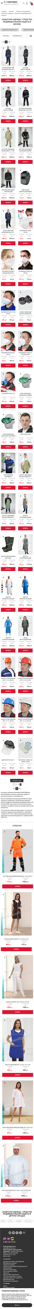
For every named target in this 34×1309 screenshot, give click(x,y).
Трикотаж (6, 1273)
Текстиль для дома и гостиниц (12, 1276)
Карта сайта (6, 1256)
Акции (5, 1286)
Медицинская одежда (10, 1263)
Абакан (3, 1221)
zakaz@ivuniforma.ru (9, 1248)
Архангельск (28, 1221)
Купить (8, 80)
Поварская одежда (9, 1264)
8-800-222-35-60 (9, 1242)
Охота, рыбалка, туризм (10, 1271)
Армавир (18, 1221)
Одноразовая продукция (10, 1281)
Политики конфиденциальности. (18, 1299)
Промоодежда (7, 1268)
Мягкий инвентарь (8, 1279)
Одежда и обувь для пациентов (12, 1278)
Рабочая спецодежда (9, 1269)
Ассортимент (7, 1259)
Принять (17, 1305)
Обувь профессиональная (11, 1274)
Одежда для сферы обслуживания (13, 1261)
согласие (11, 1297)
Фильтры (6, 36)
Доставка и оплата (9, 1287)
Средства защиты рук (9, 30)
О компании (6, 1283)
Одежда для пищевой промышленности (15, 1266)
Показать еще (17, 780)
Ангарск (10, 1221)
